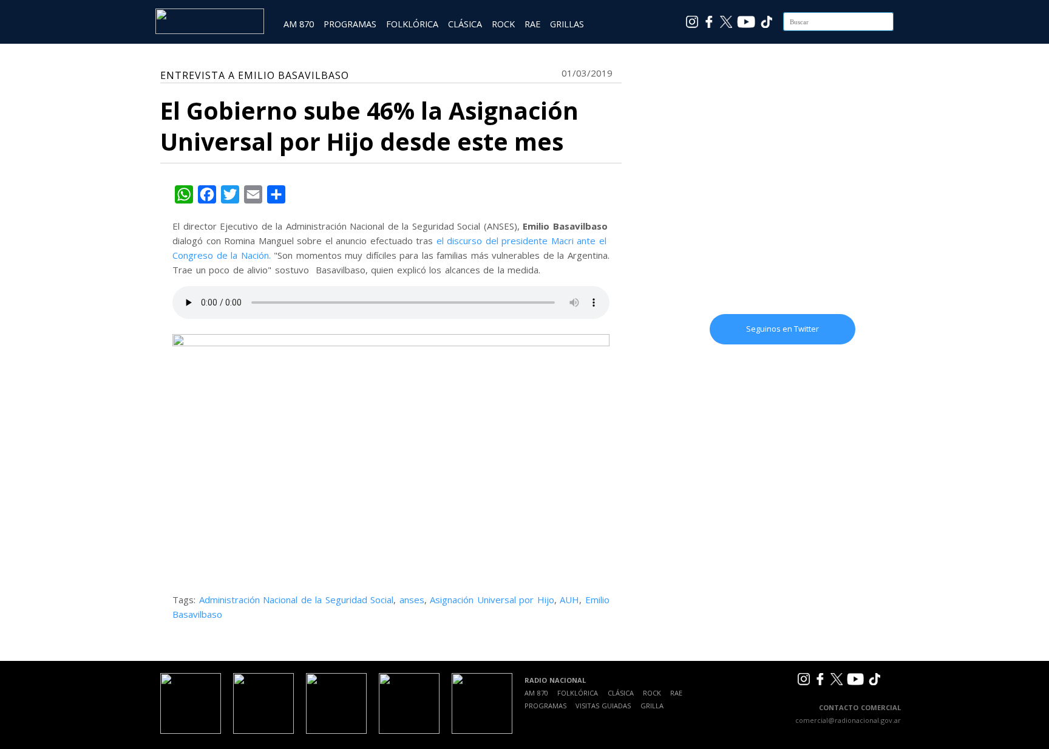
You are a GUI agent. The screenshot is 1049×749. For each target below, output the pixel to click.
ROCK (503, 24)
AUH (569, 599)
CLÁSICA (465, 24)
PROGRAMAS (350, 24)
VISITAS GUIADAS (603, 705)
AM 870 (298, 24)
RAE (532, 24)
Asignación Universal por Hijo (492, 599)
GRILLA (652, 705)
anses (411, 599)
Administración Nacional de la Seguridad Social (296, 599)
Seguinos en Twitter (782, 328)
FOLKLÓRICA (412, 24)
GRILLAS (567, 24)
